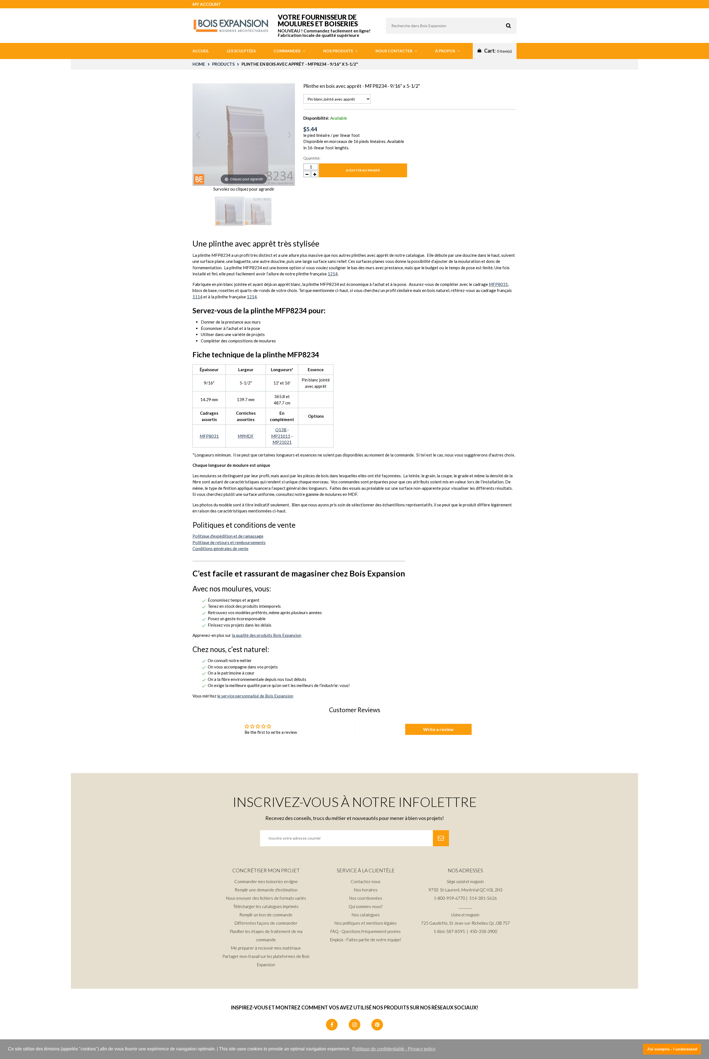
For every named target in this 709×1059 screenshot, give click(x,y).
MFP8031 (498, 284)
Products (223, 63)
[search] (451, 26)
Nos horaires (365, 889)
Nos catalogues (366, 914)
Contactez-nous (366, 881)
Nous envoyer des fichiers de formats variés (266, 898)
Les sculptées (241, 50)
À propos (445, 50)
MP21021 (282, 442)
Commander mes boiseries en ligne (266, 881)
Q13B (281, 429)
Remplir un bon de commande (265, 914)
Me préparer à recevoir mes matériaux (266, 947)
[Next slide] (289, 134)
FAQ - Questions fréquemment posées (365, 931)
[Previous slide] (198, 134)
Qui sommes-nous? (365, 906)
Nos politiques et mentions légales (366, 922)
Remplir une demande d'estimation (266, 889)
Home (198, 63)
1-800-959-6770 (449, 898)
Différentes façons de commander (266, 922)
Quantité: (311, 158)
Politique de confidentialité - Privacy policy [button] (393, 1049)
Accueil (200, 50)
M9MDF (246, 436)
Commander (287, 50)
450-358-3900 (483, 931)
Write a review (438, 729)
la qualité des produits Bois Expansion (266, 635)
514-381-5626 (483, 898)
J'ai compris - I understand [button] (672, 1049)
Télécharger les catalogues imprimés (266, 906)
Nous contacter (394, 50)
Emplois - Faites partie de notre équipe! (365, 939)
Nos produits (338, 50)
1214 (333, 273)
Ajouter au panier (363, 170)
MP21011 (280, 436)
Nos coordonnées (365, 898)
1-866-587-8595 (449, 931)
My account (206, 4)
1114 (197, 296)
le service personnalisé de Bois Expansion (255, 695)
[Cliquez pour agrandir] (243, 133)
